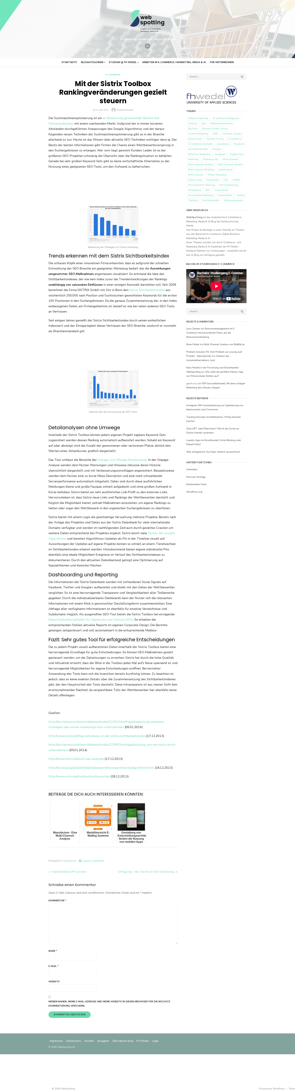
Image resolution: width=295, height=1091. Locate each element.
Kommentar (57, 900)
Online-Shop (195, 179)
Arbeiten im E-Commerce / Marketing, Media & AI (174, 62)
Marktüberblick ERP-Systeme (69, 871)
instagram (220, 154)
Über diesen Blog (122, 1041)
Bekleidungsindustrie (221, 123)
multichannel (226, 169)
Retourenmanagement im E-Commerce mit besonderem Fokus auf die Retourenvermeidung (210, 333)
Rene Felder (192, 344)
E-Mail (53, 966)
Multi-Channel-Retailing (201, 169)
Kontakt (89, 1041)
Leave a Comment (93, 861)
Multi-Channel (230, 159)
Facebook (239, 144)
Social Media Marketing (200, 195)
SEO (207, 190)
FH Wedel (142, 1041)
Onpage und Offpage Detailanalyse (122, 460)
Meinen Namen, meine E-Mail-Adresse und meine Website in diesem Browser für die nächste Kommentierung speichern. (109, 1003)
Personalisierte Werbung (201, 185)
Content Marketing (198, 133)
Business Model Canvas (215, 128)
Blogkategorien (92, 62)
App (203, 123)
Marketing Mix (210, 159)
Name (52, 951)
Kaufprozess (237, 154)
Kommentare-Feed (196, 484)
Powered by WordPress (272, 1088)
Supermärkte (225, 195)
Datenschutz (195, 138)
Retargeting (194, 190)
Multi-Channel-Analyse (200, 164)
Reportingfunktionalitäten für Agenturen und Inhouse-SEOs (90, 620)
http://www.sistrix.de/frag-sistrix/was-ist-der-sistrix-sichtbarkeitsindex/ (97, 736)
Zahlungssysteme (233, 200)
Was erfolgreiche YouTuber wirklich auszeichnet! (213, 451)
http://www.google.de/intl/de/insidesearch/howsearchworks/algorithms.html (101, 768)
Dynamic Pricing (214, 138)
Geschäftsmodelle (198, 149)
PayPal (236, 179)
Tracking (193, 200)
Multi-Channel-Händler (230, 164)
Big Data (193, 128)
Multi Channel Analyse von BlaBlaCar (224, 344)
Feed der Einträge (196, 477)
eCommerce (223, 144)
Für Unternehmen (222, 62)
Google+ (217, 149)
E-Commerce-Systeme (200, 144)
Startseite (69, 62)
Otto (225, 179)
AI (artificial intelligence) (226, 118)
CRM (215, 133)
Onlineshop (212, 179)
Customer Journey (231, 133)
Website (54, 981)
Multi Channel (195, 174)
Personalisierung (229, 185)
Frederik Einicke (124, 110)
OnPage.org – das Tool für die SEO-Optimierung (146, 871)
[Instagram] (147, 46)
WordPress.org (194, 491)
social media (221, 190)
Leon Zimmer (193, 328)
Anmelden (191, 469)
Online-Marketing (217, 174)
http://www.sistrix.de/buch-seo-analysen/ (76, 759)
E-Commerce (113, 74)
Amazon (192, 123)
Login (155, 1041)
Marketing (193, 159)
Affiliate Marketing (198, 118)
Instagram (103, 1041)
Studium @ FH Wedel (123, 62)
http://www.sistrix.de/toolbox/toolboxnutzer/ (79, 776)
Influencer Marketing (199, 154)
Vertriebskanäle (210, 200)
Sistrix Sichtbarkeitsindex (147, 290)
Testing (240, 195)
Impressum (57, 1041)
